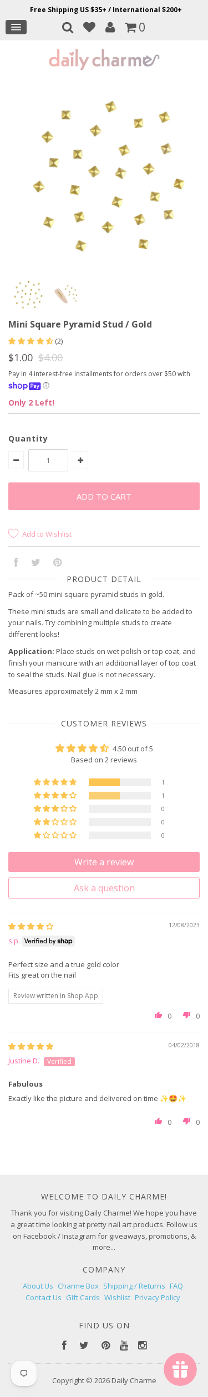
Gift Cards (83, 1297)
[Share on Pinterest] (57, 563)
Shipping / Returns (134, 1286)
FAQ (176, 1286)
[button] (31, 341)
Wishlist (117, 1297)
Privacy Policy (157, 1297)
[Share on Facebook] (16, 563)
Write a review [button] (104, 862)
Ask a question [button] (104, 888)
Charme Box (78, 1286)
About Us (38, 1286)
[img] (30, 926)
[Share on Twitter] (35, 563)
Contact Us (44, 1297)
